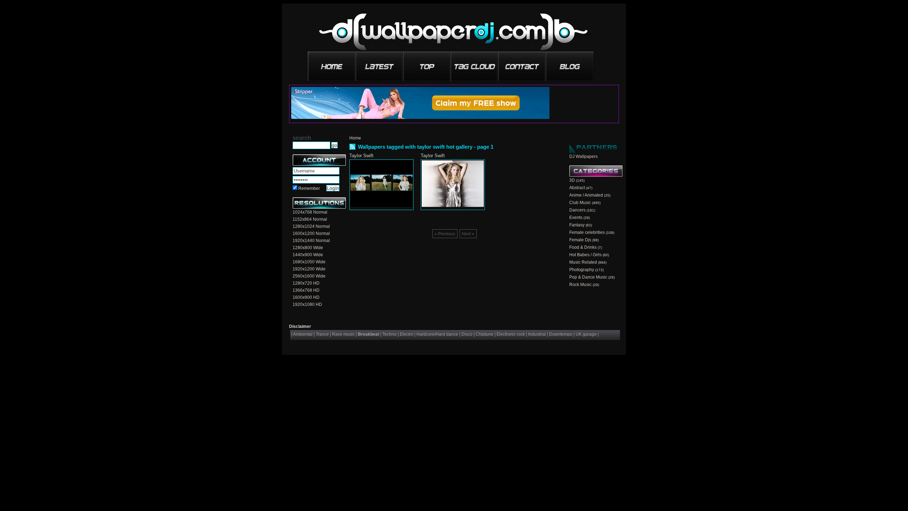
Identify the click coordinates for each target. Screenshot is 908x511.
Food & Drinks (583, 247)
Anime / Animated (586, 195)
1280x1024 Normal (311, 226)
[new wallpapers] (379, 63)
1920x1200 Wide (309, 269)
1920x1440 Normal (311, 240)
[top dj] (569, 63)
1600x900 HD (306, 297)
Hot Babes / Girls (585, 254)
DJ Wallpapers (583, 156)
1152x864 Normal (310, 219)
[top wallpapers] (427, 63)
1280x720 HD (306, 283)
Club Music (580, 202)
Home (355, 138)
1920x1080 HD (307, 304)
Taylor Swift (361, 155)
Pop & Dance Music (588, 277)
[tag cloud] (474, 63)
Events (575, 217)
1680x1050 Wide (309, 261)
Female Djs (580, 239)
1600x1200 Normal (311, 233)
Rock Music (580, 284)
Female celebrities (587, 232)
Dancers (577, 210)
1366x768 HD (306, 290)
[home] (332, 63)
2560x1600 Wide (309, 276)
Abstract (577, 187)
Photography (581, 269)
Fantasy (577, 224)
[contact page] (522, 63)
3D (572, 180)
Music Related (583, 262)
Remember (309, 188)
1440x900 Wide (308, 254)
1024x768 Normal (310, 212)
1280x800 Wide (308, 247)
